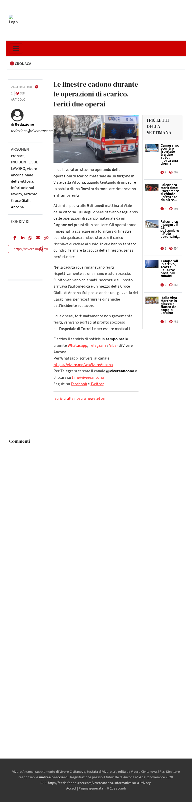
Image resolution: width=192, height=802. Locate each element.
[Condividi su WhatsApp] (28, 238)
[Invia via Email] (36, 238)
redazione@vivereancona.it (33, 131)
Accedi (71, 788)
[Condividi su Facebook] (13, 238)
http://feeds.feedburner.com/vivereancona (80, 783)
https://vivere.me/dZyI (31, 249)
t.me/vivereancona (88, 377)
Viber (113, 345)
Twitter (97, 384)
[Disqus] (96, 508)
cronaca (17, 156)
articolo (31, 194)
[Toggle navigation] (16, 48)
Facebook (79, 384)
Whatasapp (77, 345)
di (22, 124)
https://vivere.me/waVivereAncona (83, 365)
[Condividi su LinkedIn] (21, 238)
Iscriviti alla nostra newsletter (80, 398)
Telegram (97, 345)
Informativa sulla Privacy (132, 783)
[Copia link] (43, 238)
